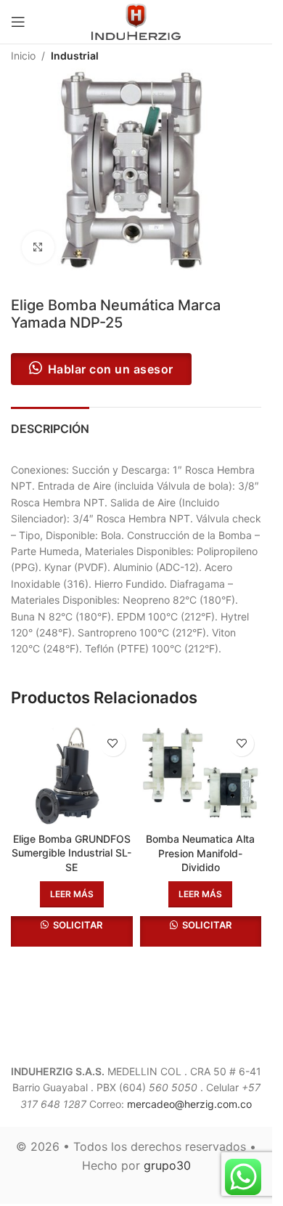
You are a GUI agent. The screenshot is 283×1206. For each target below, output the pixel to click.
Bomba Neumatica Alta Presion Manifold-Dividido (200, 853)
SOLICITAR (76, 925)
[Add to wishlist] (113, 743)
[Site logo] (136, 21)
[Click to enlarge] (38, 247)
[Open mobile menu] (18, 21)
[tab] (50, 427)
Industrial (75, 55)
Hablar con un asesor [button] (110, 369)
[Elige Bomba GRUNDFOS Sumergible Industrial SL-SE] (72, 774)
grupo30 (167, 1165)
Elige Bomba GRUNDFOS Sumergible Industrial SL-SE (71, 853)
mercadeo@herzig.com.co (189, 1104)
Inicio (23, 55)
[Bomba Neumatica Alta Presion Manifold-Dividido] (201, 774)
